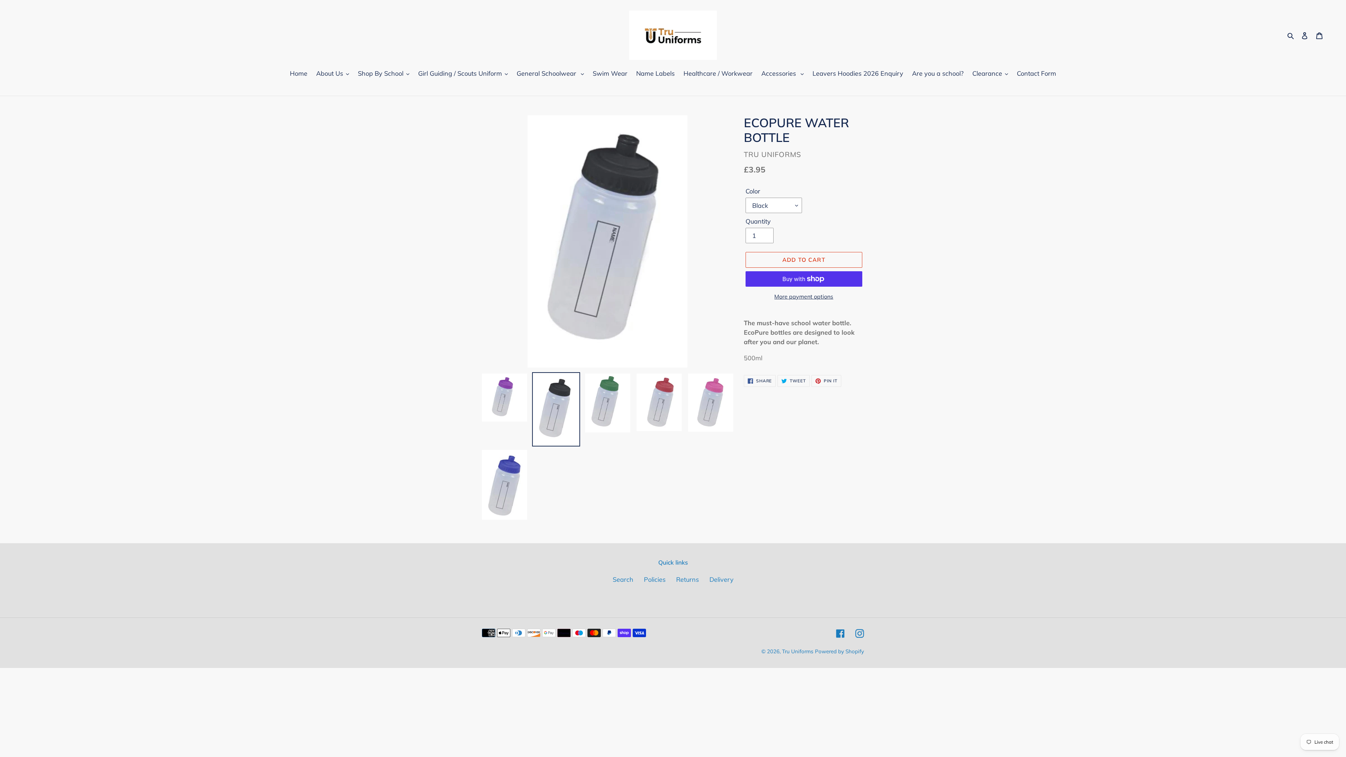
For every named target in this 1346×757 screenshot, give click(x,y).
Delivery (721, 579)
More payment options (803, 296)
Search (623, 579)
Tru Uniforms (797, 651)
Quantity (758, 221)
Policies (655, 579)
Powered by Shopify (839, 651)
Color (753, 191)
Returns (687, 579)
